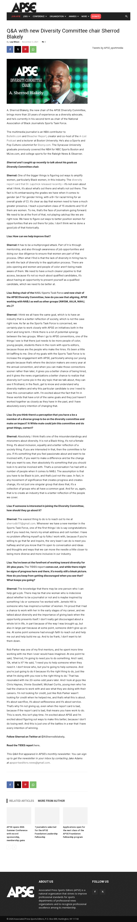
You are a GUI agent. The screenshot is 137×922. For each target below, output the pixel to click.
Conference (38, 16)
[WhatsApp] (33, 49)
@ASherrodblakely (52, 736)
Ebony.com (44, 144)
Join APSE (16, 16)
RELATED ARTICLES (21, 800)
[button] (126, 16)
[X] (17, 49)
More (84, 16)
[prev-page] (9, 847)
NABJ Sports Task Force (49, 292)
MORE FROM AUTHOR (51, 800)
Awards (72, 16)
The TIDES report (34, 566)
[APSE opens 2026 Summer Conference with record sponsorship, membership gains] (19, 815)
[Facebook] (10, 49)
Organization (57, 16)
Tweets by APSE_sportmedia (107, 47)
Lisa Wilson (14, 42)
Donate (96, 16)
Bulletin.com (14, 136)
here (36, 745)
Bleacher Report (36, 136)
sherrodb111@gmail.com (21, 523)
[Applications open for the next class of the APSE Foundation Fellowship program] (75, 815)
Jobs (25, 16)
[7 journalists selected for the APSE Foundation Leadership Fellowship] (47, 815)
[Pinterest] (25, 49)
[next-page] (14, 847)
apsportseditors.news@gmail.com (30, 762)
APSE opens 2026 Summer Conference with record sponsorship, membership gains (17, 834)
